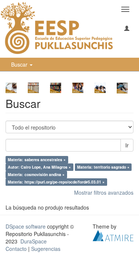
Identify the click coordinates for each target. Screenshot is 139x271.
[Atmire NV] (113, 234)
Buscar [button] (20, 64)
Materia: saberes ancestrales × (37, 159)
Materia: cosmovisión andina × (36, 174)
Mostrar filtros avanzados (103, 192)
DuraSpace (33, 241)
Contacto (16, 248)
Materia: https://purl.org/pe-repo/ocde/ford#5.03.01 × (56, 182)
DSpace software (26, 226)
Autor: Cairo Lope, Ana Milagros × (39, 167)
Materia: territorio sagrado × (103, 167)
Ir (127, 145)
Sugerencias (45, 248)
